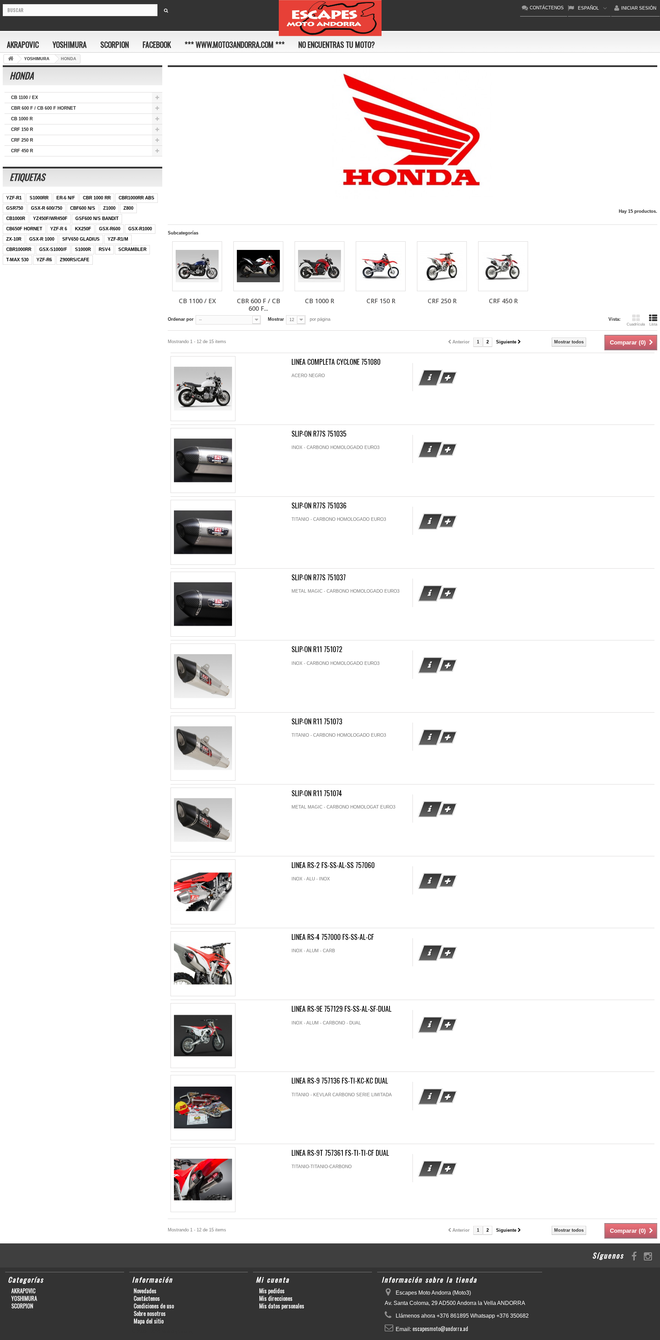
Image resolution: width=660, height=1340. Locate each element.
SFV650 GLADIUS (81, 239)
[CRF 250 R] (442, 266)
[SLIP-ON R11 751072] (203, 676)
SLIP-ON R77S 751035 (319, 434)
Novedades (145, 1291)
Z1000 (109, 208)
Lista (653, 324)
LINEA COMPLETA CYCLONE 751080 (336, 362)
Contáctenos (147, 1298)
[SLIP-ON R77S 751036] (203, 532)
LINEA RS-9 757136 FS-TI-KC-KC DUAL (340, 1081)
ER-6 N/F (65, 197)
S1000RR (39, 197)
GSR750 (14, 208)
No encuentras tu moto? (336, 44)
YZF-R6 (44, 259)
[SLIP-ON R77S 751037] (203, 604)
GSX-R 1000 (41, 239)
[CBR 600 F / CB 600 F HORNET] (258, 266)
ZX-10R (13, 239)
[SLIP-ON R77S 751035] (203, 460)
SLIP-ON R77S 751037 (319, 577)
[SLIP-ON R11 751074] (203, 820)
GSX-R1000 (140, 228)
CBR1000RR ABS (136, 197)
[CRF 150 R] (381, 266)
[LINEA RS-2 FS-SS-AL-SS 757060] (203, 892)
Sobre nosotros (150, 1313)
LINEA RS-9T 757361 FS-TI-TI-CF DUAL (340, 1153)
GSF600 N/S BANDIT (97, 218)
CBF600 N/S (82, 208)
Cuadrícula (636, 324)
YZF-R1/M (118, 239)
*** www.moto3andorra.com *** (235, 44)
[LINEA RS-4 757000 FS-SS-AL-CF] (203, 964)
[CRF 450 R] (503, 266)
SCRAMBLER (132, 249)
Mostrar (276, 319)
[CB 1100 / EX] (197, 266)
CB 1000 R (22, 118)
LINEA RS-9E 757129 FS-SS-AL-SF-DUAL (342, 1009)
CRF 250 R (22, 140)
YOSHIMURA (70, 44)
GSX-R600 (109, 228)
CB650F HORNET (24, 228)
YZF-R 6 (58, 228)
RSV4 (104, 249)
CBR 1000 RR (97, 197)
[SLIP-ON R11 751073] (203, 748)
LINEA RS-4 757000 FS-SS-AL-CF (333, 937)
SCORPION (114, 44)
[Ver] (430, 378)
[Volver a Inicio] (10, 59)
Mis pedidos (272, 1291)
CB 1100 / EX (24, 97)
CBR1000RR (18, 249)
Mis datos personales (281, 1306)
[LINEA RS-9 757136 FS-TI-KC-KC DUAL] (203, 1107)
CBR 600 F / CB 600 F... (258, 304)
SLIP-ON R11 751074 (317, 793)
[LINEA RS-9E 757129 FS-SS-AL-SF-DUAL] (203, 1036)
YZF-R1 (14, 197)
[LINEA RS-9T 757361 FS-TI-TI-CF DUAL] (203, 1180)
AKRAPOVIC (23, 44)
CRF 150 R (22, 129)
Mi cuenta (272, 1279)
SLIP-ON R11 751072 (317, 649)
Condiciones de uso (154, 1306)
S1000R (83, 249)
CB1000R (15, 218)
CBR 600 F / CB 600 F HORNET (43, 108)
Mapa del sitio (149, 1321)
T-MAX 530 (17, 259)
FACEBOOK (157, 44)
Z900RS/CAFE (74, 259)
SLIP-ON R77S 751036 (319, 505)
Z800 (128, 208)
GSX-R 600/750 (46, 208)
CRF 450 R (22, 150)
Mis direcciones (276, 1298)
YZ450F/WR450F (50, 218)
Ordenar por (181, 319)
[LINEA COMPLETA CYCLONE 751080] (203, 389)
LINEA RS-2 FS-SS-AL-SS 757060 (333, 865)
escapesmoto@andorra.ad (440, 1329)
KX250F (83, 228)
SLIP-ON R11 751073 (317, 721)
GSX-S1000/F (53, 249)
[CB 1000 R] (319, 266)
